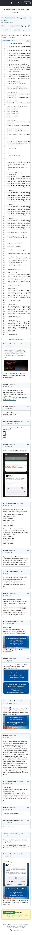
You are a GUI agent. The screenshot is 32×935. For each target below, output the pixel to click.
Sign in (20, 3)
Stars (27, 30)
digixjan (5, 384)
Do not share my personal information (16, 927)
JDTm (5, 833)
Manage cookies (21, 926)
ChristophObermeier (9, 18)
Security (15, 924)
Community (26, 924)
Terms (4, 924)
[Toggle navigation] (2, 3)
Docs (8, 926)
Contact (13, 926)
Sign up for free (9, 912)
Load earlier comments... (16, 339)
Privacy (9, 924)
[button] (25, 26)
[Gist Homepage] (11, 3)
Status (20, 924)
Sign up (27, 3)
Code (5, 30)
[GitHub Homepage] (11, 930)
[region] (16, 188)
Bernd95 (6, 593)
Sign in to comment (14, 917)
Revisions (16, 30)
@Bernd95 (7, 627)
